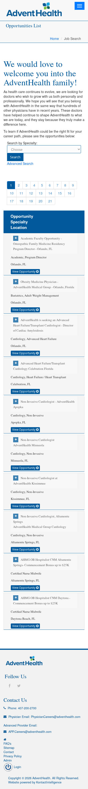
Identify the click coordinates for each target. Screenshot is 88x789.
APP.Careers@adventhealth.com (29, 732)
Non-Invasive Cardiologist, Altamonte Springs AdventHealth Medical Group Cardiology (41, 521)
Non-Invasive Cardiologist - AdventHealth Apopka (44, 404)
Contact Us (15, 699)
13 (40, 193)
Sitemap (9, 748)
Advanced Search (20, 163)
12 (31, 193)
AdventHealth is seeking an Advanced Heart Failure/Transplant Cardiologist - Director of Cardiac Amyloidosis (43, 325)
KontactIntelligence (48, 782)
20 (40, 201)
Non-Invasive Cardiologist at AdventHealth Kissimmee (35, 480)
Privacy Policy (13, 756)
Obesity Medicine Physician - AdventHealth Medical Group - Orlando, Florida (43, 284)
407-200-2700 (27, 708)
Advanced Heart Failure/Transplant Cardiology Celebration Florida (39, 366)
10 (12, 193)
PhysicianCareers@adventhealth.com (55, 717)
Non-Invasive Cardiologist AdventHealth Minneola (33, 442)
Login (17, 767)
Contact (9, 752)
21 (50, 201)
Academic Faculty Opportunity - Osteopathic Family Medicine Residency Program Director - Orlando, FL (39, 243)
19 (31, 201)
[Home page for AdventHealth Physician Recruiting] (5, 739)
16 (69, 193)
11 (21, 193)
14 (50, 193)
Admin (8, 760)
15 (60, 193)
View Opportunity (24, 271)
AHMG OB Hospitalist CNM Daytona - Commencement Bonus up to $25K (41, 600)
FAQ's (7, 743)
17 (12, 201)
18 (21, 201)
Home (54, 38)
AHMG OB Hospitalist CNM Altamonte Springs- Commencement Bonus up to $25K (42, 562)
